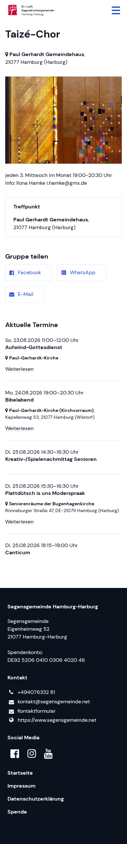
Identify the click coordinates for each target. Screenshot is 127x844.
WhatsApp (82, 272)
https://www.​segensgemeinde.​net (57, 720)
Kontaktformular (37, 711)
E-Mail (26, 294)
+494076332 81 (36, 692)
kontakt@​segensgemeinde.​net (54, 701)
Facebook (29, 272)
